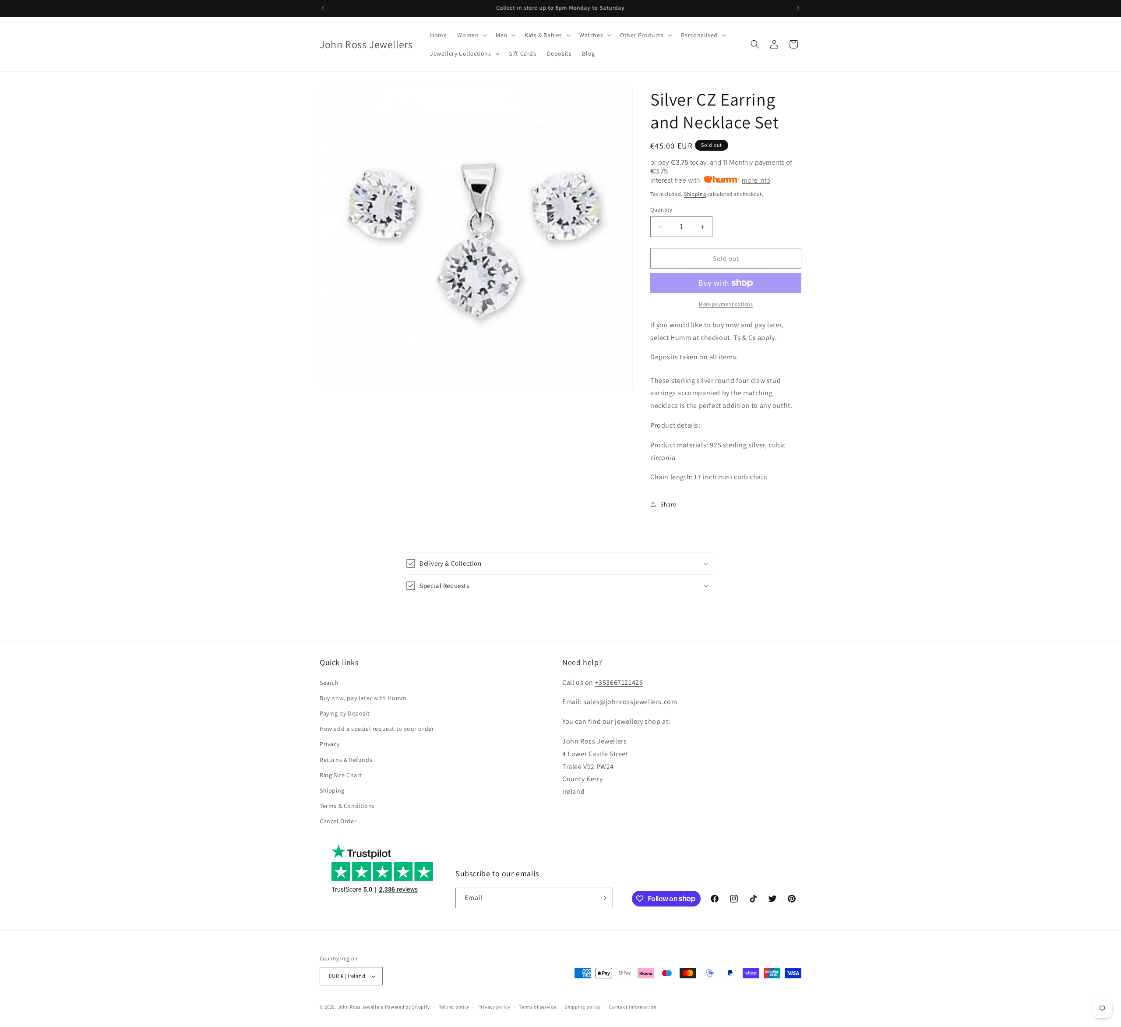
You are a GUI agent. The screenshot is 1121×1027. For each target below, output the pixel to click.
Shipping (695, 194)
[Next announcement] (798, 8)
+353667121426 (619, 682)
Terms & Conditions (347, 806)
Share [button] (668, 504)
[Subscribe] (603, 898)
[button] (471, 35)
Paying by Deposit (345, 713)
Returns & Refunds (346, 760)
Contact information (632, 1007)
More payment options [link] (726, 304)
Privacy (329, 744)
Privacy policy (494, 1007)
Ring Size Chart (341, 775)
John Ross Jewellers (361, 1007)
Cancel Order (338, 821)
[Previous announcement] (322, 8)
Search (329, 683)
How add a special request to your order (377, 729)
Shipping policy (582, 1007)
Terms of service (537, 1007)
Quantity (661, 209)
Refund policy (453, 1007)
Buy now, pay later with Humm (363, 698)
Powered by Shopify (407, 1007)
